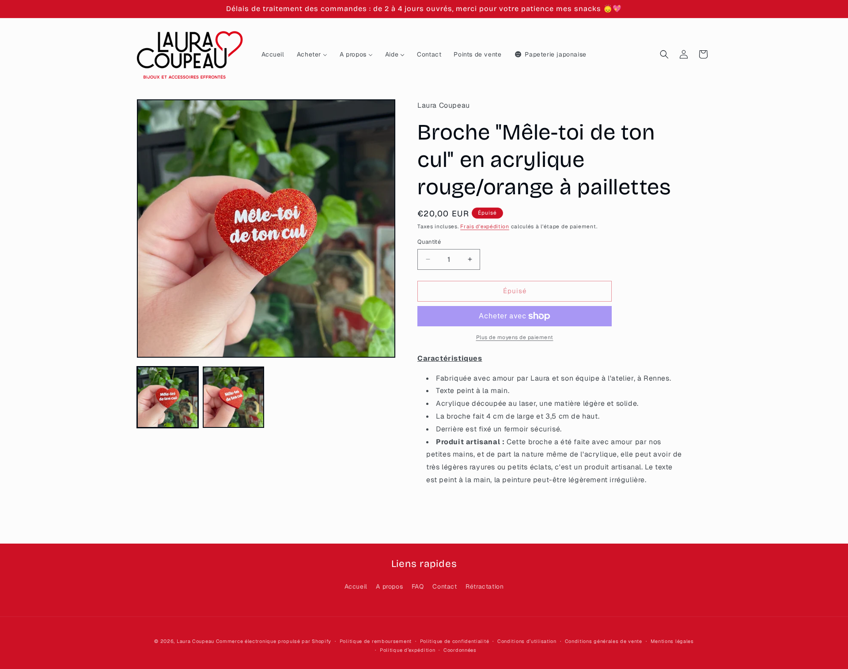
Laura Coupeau (195, 641)
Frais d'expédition (484, 226)
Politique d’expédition (407, 650)
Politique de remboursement (376, 641)
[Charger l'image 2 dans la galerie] (233, 397)
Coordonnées (460, 650)
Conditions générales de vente (603, 641)
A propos (389, 586)
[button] (664, 54)
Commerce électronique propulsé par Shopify (273, 641)
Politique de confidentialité (454, 641)
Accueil (355, 586)
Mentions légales (672, 641)
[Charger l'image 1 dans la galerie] (167, 397)
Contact (444, 586)
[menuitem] (273, 54)
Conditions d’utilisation (526, 641)
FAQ (418, 586)
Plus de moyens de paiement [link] (514, 337)
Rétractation (485, 586)
